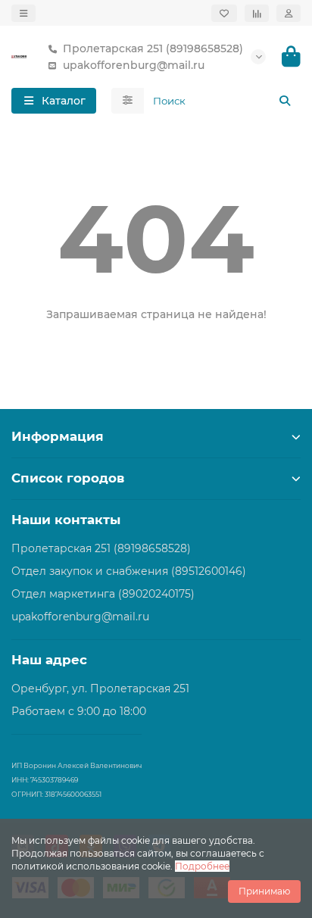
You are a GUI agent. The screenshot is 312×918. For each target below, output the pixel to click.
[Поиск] (285, 101)
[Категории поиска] (127, 101)
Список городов (67, 478)
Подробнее (202, 866)
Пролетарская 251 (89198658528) (153, 48)
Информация (57, 436)
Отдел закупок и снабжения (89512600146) (128, 571)
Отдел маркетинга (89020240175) (103, 594)
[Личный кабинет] (288, 13)
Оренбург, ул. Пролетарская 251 (100, 688)
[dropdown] (23, 13)
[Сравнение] (257, 13)
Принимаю (264, 891)
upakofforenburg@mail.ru (133, 65)
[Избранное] (224, 13)
